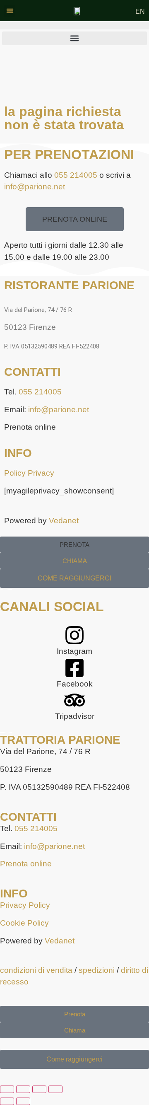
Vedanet (64, 520)
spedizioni (97, 970)
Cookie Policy (24, 923)
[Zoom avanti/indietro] (7, 1089)
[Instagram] (74, 635)
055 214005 (75, 175)
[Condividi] (39, 1089)
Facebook (75, 683)
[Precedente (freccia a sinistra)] (7, 1101)
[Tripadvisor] (74, 700)
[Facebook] (74, 668)
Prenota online (26, 863)
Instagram (74, 651)
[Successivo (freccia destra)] (23, 1101)
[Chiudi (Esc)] (55, 1089)
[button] (9, 11)
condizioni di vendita (36, 970)
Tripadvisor (74, 716)
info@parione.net (34, 186)
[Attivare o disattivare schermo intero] (23, 1089)
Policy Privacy (29, 473)
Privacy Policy (25, 905)
